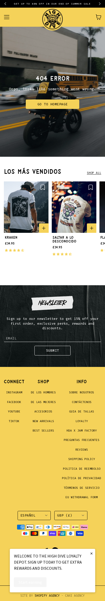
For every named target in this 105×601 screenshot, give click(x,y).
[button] (7, 4)
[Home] (52, 17)
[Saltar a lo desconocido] (74, 207)
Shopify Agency (47, 595)
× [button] (91, 553)
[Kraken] (26, 207)
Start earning (30, 582)
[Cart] (98, 17)
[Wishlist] (42, 187)
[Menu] (9, 17)
